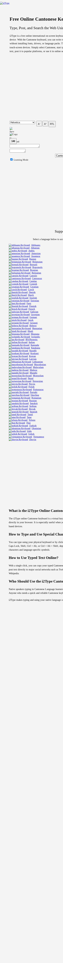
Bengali (33, 264)
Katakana (35, 347)
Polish (31, 386)
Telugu (32, 420)
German (33, 317)
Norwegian (38, 381)
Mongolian (38, 375)
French (32, 309)
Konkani (34, 353)
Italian (32, 342)
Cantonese (37, 278)
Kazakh (33, 350)
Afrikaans (35, 245)
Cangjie (33, 275)
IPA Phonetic (32, 339)
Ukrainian (36, 428)
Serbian (33, 406)
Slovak (32, 409)
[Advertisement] (31, 87)
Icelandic (35, 336)
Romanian (36, 397)
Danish (32, 292)
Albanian (35, 247)
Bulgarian (36, 272)
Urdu (29, 431)
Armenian (36, 253)
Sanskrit (34, 403)
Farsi (29, 303)
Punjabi (33, 392)
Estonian (35, 300)
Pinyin (32, 384)
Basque (32, 259)
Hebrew (33, 325)
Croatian (34, 286)
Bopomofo (37, 267)
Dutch (31, 295)
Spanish (33, 411)
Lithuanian (37, 361)
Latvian (33, 359)
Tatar (29, 417)
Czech (31, 289)
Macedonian (40, 364)
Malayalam (38, 367)
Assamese (35, 256)
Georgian (35, 314)
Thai (28, 422)
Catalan (33, 281)
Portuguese (38, 389)
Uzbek (31, 434)
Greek (30, 320)
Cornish (33, 284)
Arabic (31, 250)
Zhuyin (32, 439)
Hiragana (35, 334)
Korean (32, 356)
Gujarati (34, 322)
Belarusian (37, 261)
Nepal (30, 378)
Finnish (32, 306)
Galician (34, 311)
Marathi (33, 372)
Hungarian (37, 328)
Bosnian (34, 270)
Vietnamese (38, 436)
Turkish (33, 425)
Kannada (35, 345)
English (33, 297)
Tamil (30, 414)
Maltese (33, 370)
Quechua (35, 395)
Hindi (30, 331)
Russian (33, 400)
